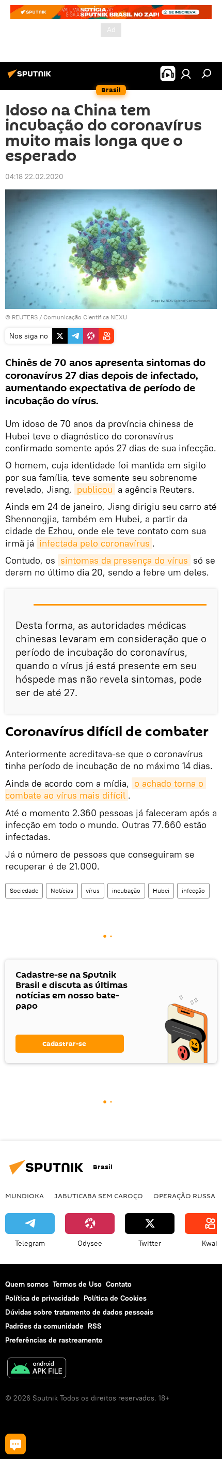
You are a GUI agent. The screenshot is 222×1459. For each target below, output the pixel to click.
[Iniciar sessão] (186, 73)
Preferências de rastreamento (54, 1340)
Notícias (62, 890)
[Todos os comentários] (15, 1444)
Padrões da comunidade (44, 1326)
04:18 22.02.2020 (34, 176)
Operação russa (184, 1195)
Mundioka (24, 1195)
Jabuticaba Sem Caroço (98, 1195)
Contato (119, 1284)
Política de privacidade (42, 1298)
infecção (193, 890)
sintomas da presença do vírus (124, 560)
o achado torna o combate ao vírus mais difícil (105, 789)
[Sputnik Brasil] (31, 77)
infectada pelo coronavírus (94, 543)
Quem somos (27, 1284)
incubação (126, 890)
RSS (95, 1326)
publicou (95, 489)
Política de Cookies (115, 1298)
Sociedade (24, 890)
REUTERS (25, 317)
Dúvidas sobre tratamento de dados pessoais (79, 1312)
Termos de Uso (77, 1284)
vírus (93, 890)
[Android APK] (37, 1369)
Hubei (161, 890)
